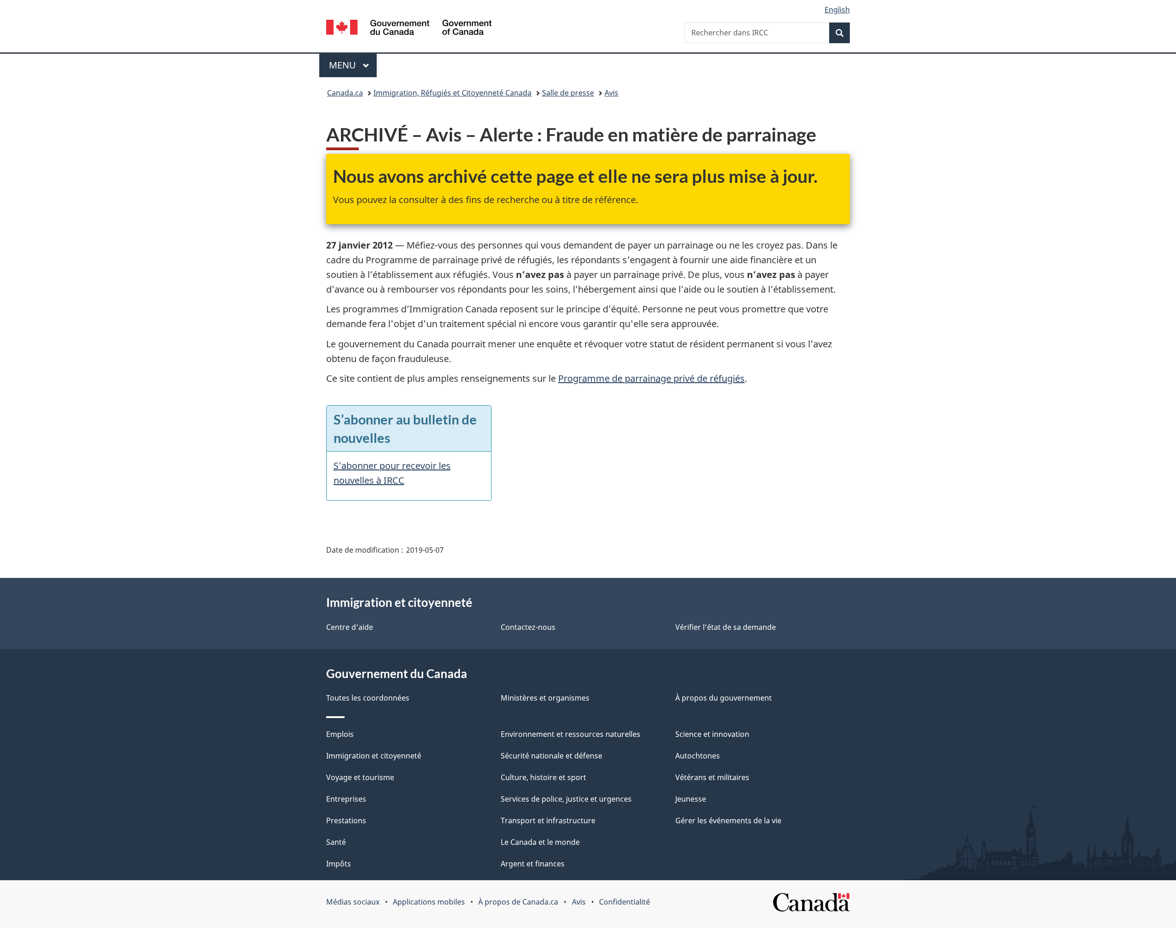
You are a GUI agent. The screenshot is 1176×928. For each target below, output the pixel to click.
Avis (611, 93)
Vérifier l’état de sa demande (725, 627)
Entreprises (346, 799)
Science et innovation (712, 734)
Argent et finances (533, 864)
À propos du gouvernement (723, 698)
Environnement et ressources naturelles (570, 734)
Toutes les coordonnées (367, 698)
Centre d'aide (349, 627)
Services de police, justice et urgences (566, 799)
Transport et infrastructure (548, 820)
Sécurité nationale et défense (551, 756)
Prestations (346, 820)
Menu (353, 65)
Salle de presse (568, 93)
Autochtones (697, 756)
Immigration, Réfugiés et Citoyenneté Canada (452, 93)
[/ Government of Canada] (409, 29)
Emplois (340, 734)
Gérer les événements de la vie (728, 820)
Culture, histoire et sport (543, 777)
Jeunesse (690, 799)
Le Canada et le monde (540, 842)
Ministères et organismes (545, 698)
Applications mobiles (429, 902)
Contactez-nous (528, 627)
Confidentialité (624, 902)
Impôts (338, 864)
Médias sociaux (352, 902)
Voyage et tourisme (360, 777)
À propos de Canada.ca (518, 902)
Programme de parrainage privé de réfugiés (651, 378)
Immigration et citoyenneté (373, 756)
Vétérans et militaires (712, 777)
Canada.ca (345, 93)
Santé (336, 842)
